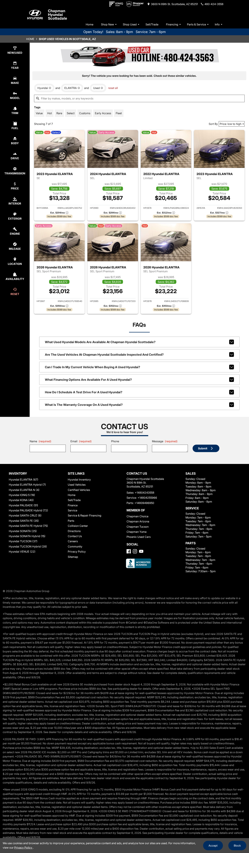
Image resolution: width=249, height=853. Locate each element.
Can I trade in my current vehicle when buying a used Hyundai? (92, 367)
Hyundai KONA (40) (21, 500)
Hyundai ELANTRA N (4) (24, 490)
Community (75, 546)
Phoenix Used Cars (139, 537)
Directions (74, 531)
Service (72, 510)
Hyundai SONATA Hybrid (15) (27, 536)
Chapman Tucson (138, 526)
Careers (73, 541)
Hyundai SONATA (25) (23, 531)
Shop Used (130, 24)
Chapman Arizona (138, 521)
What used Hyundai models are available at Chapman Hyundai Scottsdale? (100, 342)
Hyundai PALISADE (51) (23, 505)
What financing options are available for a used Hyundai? (88, 379)
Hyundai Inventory (79, 479)
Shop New (107, 24)
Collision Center (78, 525)
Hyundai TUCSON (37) (23, 541)
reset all (113, 88)
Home (89, 24)
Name (40, 441)
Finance (73, 505)
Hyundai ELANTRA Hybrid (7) (27, 484)
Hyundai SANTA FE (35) (24, 520)
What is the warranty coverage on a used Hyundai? (84, 405)
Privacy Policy (77, 551)
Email (81, 441)
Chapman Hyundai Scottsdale (57, 14)
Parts (71, 520)
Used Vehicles (77, 484)
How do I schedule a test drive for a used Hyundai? (83, 392)
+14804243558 (144, 492)
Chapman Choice (137, 516)
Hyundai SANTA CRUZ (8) (25, 515)
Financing (172, 24)
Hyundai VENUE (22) (22, 551)
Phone (115, 441)
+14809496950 (144, 503)
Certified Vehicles (79, 490)
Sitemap (73, 556)
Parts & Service (196, 24)
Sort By (213, 124)
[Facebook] (128, 551)
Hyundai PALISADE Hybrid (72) (28, 510)
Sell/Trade (152, 24)
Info (217, 24)
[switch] (39, 113)
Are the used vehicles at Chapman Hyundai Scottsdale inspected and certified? (104, 354)
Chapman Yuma (137, 531)
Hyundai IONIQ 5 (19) (22, 495)
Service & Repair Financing (84, 515)
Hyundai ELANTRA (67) (23, 479)
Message (165, 441)
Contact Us (75, 536)
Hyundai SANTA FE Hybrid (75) (28, 525)
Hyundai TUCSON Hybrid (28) (28, 546)
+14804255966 (147, 497)
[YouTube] (141, 551)
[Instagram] (135, 551)
